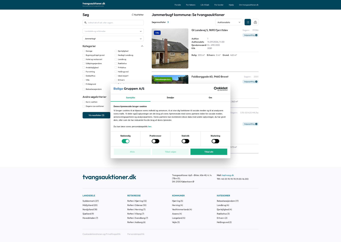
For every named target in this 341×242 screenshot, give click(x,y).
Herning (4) (177, 205)
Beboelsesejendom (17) (228, 201)
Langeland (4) (178, 218)
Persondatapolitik (135, 234)
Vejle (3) (176, 222)
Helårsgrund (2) (224, 222)
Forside (178, 5)
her (150, 126)
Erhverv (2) (222, 218)
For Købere (190, 5)
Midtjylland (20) (90, 205)
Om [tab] (210, 97)
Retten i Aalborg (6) (136, 222)
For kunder (219, 5)
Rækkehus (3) (223, 213)
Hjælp (231, 5)
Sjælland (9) (88, 213)
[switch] (155, 141)
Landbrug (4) (223, 205)
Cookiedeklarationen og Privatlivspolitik (102, 234)
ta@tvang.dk (228, 175)
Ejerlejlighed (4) (224, 209)
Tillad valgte (170, 152)
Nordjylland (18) (90, 209)
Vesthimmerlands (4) (182, 209)
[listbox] (113, 31)
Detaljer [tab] (170, 97)
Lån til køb (205, 5)
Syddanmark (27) (91, 201)
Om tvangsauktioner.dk (248, 5)
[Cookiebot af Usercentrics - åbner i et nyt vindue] (216, 89)
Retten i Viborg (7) (135, 213)
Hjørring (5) (177, 201)
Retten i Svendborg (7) (137, 218)
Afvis (132, 152)
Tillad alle (208, 152)
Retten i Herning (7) (136, 209)
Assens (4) (177, 213)
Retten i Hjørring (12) (137, 201)
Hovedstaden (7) (90, 218)
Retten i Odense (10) (136, 205)
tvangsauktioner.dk (109, 177)
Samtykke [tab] (130, 97)
